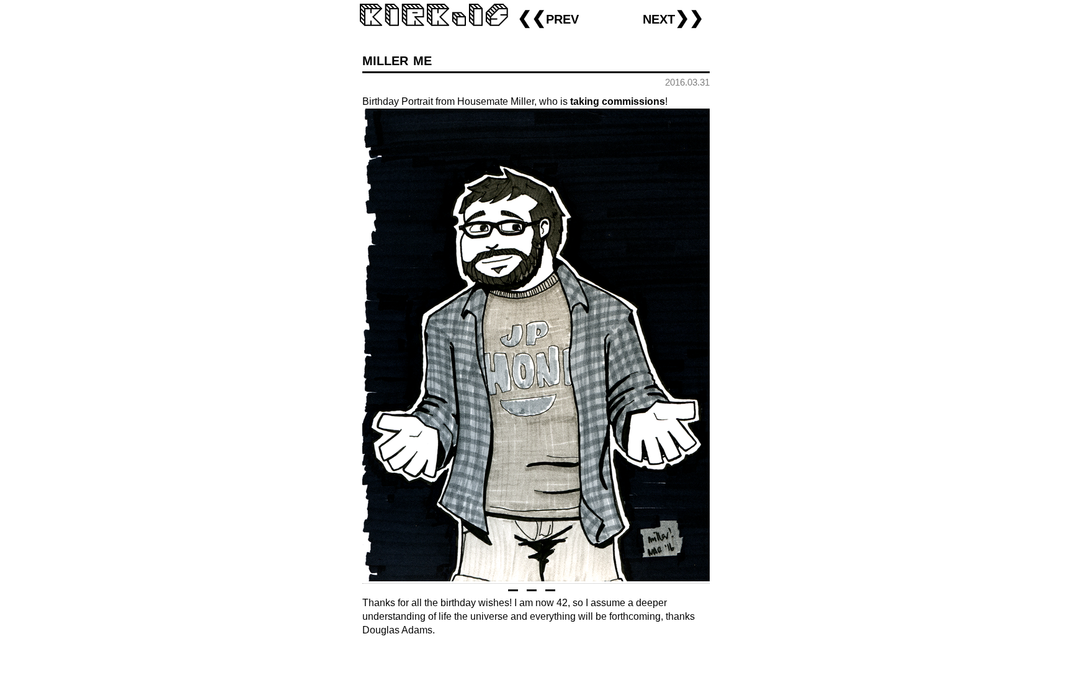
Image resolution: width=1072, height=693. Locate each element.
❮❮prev (548, 17)
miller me (397, 59)
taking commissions (617, 101)
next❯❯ (673, 17)
